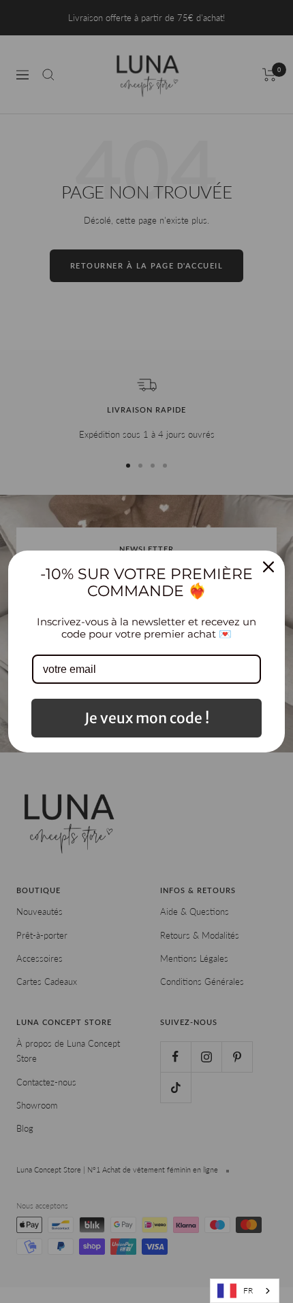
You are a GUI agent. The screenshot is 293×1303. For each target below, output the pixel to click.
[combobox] (244, 1291)
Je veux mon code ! (146, 718)
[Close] (268, 567)
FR (248, 1290)
